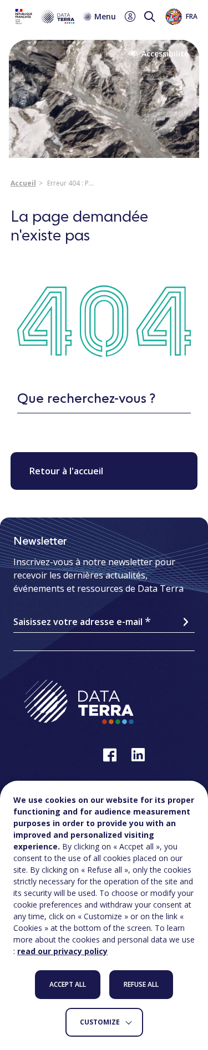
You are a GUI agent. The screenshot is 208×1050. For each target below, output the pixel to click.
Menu (105, 16)
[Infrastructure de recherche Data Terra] (43, 17)
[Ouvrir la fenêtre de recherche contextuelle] (149, 17)
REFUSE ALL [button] (141, 984)
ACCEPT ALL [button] (67, 984)
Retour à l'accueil (66, 471)
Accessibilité (165, 54)
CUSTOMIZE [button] (100, 1022)
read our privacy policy (62, 951)
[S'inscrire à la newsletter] (186, 622)
